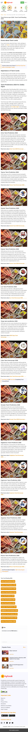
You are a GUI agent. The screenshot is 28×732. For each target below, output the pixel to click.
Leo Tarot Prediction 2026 (7, 595)
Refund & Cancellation (6, 705)
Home (2, 14)
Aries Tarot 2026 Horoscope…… (18, 148)
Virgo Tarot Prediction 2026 (8, 599)
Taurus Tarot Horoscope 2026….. (18, 185)
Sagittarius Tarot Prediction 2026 (9, 610)
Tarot (5, 14)
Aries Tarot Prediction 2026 (8, 581)
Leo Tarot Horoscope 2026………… (18, 297)
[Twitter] (10, 723)
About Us (3, 698)
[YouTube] (12, 723)
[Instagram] (2, 723)
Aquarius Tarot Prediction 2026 (9, 617)
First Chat (12, 379)
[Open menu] (2, 2)
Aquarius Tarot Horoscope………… (18, 532)
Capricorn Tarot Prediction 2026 (9, 614)
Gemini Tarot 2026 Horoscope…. (18, 225)
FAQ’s (2, 700)
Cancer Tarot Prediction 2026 (8, 592)
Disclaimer (3, 703)
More (24, 647)
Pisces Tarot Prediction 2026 (8, 621)
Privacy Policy (4, 701)
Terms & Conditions (5, 707)
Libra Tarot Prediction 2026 (8, 603)
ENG (25, 2)
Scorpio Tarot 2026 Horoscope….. (18, 419)
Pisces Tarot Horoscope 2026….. (18, 566)
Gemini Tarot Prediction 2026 (8, 588)
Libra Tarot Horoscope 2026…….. (18, 376)
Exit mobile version (14, 730)
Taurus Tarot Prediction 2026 (8, 585)
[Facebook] (4, 723)
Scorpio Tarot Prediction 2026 (8, 606)
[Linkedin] (7, 723)
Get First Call (5, 379)
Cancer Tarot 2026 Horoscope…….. (18, 263)
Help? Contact (4, 709)
